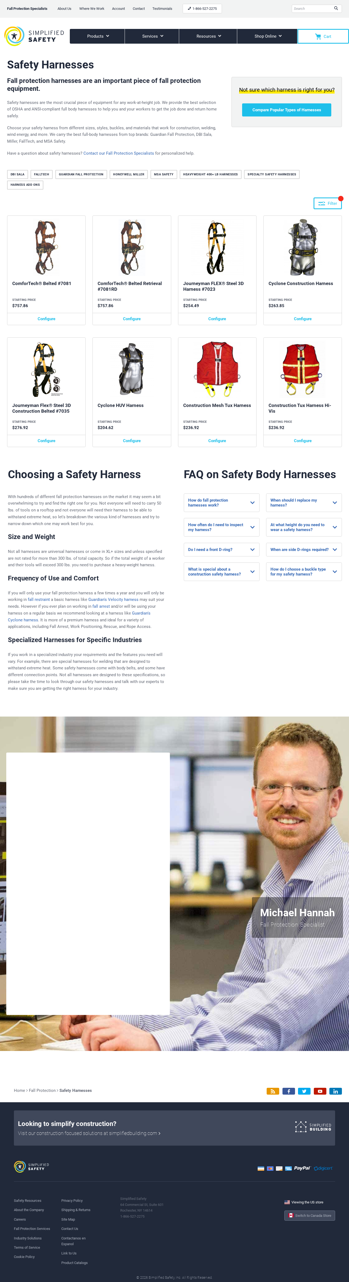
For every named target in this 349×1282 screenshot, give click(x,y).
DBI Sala (18, 174)
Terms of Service (27, 1247)
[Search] (336, 8)
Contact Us (69, 1229)
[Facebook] (288, 1091)
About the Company (29, 1210)
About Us (64, 9)
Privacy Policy (72, 1201)
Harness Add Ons (25, 185)
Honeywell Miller (128, 174)
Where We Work (91, 9)
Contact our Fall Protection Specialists (118, 153)
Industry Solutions (28, 1238)
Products (96, 36)
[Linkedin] (335, 1091)
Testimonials (162, 9)
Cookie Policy (24, 1257)
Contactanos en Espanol (73, 1241)
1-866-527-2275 (204, 9)
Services (150, 36)
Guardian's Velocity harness (113, 599)
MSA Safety (164, 174)
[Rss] (273, 1091)
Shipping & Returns (76, 1210)
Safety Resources (27, 1201)
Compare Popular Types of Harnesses (286, 109)
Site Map (68, 1219)
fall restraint (39, 599)
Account (118, 9)
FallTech (41, 174)
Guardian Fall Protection (81, 174)
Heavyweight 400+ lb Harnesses (210, 174)
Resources (207, 36)
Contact (139, 9)
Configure (46, 318)
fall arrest (101, 606)
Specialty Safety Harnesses (272, 174)
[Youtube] (320, 1091)
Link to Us (69, 1253)
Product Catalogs (74, 1263)
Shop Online (266, 36)
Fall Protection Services (32, 1229)
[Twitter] (304, 1091)
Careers (20, 1219)
